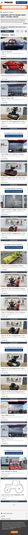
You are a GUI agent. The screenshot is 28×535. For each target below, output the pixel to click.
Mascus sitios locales (8, 513)
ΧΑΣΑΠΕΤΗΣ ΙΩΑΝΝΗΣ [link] (14, 501)
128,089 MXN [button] (4, 340)
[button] (7, 31)
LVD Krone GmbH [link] (13, 272)
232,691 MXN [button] (4, 182)
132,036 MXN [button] (4, 396)
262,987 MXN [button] (4, 159)
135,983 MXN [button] (4, 237)
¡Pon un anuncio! (22, 2)
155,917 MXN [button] (4, 79)
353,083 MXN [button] (4, 126)
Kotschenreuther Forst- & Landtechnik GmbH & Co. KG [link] (13, 478)
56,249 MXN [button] (4, 269)
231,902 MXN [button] (4, 102)
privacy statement (5, 528)
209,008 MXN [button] (4, 293)
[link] (14, 43)
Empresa (3, 516)
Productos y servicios (5, 518)
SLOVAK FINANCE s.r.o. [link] (13, 81)
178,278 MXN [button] (4, 443)
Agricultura (6, 12)
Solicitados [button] (3, 56)
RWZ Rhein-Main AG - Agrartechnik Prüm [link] (14, 58)
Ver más (25, 23)
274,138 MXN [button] (4, 373)
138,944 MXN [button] (4, 214)
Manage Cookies (13, 527)
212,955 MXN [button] (4, 316)
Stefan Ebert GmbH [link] (14, 128)
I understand (14, 532)
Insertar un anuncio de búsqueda (14, 136)
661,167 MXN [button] (4, 476)
